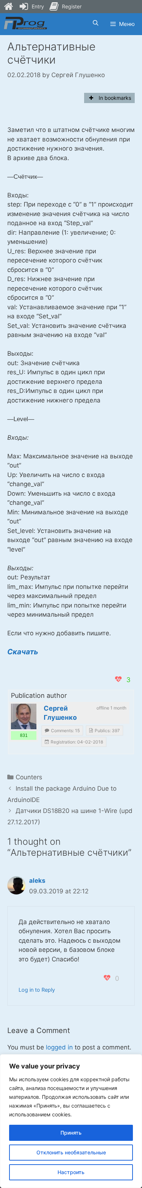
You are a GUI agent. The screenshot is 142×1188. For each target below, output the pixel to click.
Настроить (71, 1172)
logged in (59, 1047)
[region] (71, 1121)
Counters (29, 777)
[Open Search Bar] (95, 23)
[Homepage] (8, 6)
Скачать (22, 651)
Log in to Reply (37, 990)
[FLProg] (25, 23)
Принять (71, 1133)
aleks (37, 880)
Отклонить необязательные (71, 1152)
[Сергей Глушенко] (23, 716)
